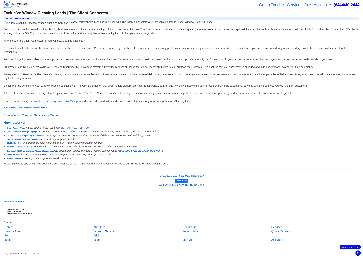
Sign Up (187, 239)
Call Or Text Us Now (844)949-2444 (181, 184)
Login (96, 239)
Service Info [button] (297, 5)
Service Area (13, 231)
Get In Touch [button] (270, 5)
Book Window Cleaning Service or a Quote (31, 115)
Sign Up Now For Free (74, 127)
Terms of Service (104, 231)
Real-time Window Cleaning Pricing (140, 150)
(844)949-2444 (346, 5)
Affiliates (276, 239)
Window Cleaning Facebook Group (55, 101)
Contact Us (189, 227)
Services (276, 227)
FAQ (7, 235)
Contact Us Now (181, 181)
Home (8, 227)
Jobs (8, 239)
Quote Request (280, 231)
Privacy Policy (191, 231)
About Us (99, 227)
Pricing (97, 235)
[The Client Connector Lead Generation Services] (16, 5)
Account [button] (321, 5)
